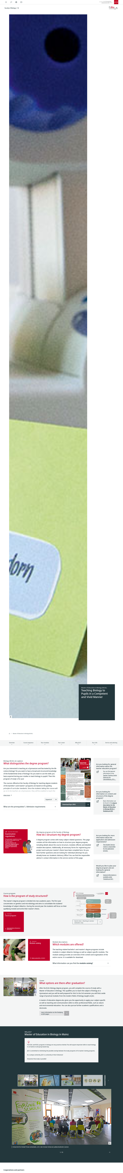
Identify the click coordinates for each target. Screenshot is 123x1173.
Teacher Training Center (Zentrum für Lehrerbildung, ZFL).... (110, 777)
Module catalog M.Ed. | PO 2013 (38, 958)
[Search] (11, 2)
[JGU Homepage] (108, 2)
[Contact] (21, 2)
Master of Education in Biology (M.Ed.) (23, 733)
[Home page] (9, 734)
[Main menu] (6, 2)
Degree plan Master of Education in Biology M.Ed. (13, 928)
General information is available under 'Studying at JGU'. (109, 877)
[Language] (16, 2)
